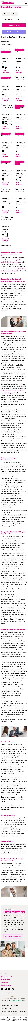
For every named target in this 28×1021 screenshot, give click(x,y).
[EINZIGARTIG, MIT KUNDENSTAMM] (21, 145)
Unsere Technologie (7, 993)
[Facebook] (9, 989)
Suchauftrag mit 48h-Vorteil (14, 32)
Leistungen (4, 982)
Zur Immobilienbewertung (13, 936)
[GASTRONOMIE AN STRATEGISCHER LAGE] (21, 117)
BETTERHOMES (5, 979)
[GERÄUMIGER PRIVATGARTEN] (7, 117)
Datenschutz (15, 1005)
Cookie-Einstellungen (6, 1008)
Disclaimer (3, 1005)
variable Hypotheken (18, 391)
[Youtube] (12, 989)
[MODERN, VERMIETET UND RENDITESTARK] (7, 89)
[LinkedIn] (2, 989)
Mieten (14, 14)
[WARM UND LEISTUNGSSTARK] (21, 89)
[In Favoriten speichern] (11, 59)
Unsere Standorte (5, 985)
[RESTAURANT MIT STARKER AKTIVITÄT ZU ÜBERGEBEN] (7, 201)
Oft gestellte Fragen (6, 976)
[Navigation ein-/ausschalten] (26, 3)
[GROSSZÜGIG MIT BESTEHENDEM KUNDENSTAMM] (7, 145)
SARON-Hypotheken (10, 393)
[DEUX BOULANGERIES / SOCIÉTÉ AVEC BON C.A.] (21, 201)
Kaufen (6, 14)
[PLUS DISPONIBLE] (7, 229)
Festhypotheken (6, 391)
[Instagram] (5, 989)
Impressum (9, 1005)
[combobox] (14, 19)
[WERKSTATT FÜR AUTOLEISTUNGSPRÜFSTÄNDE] (7, 173)
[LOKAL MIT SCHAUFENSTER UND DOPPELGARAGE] (21, 173)
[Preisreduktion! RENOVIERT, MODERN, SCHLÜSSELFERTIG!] (7, 61)
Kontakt (3, 974)
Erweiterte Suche (14, 25)
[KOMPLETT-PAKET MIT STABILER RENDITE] (21, 61)
